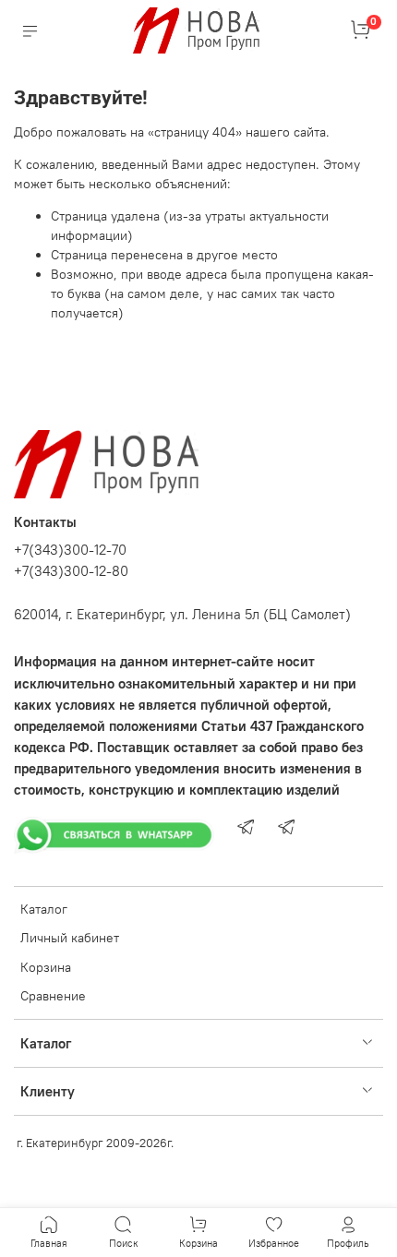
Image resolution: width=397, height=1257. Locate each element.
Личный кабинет (69, 937)
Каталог (43, 909)
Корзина (45, 967)
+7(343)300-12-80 (71, 571)
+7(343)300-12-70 (70, 549)
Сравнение (53, 996)
